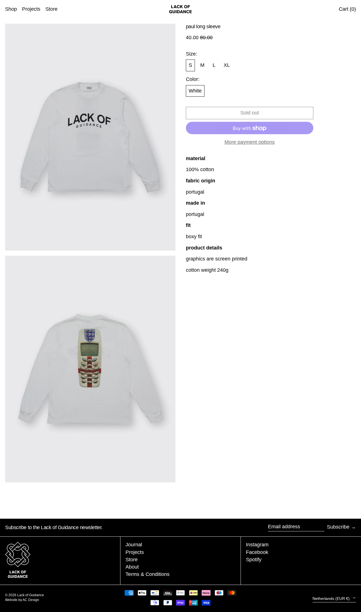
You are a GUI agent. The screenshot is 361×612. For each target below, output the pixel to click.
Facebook (257, 552)
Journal (134, 544)
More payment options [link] (249, 142)
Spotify (253, 559)
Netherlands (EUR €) (331, 598)
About (132, 567)
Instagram (257, 544)
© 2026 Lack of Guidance (24, 595)
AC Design (31, 600)
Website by (14, 600)
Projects (135, 552)
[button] (90, 137)
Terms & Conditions (148, 574)
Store (132, 559)
